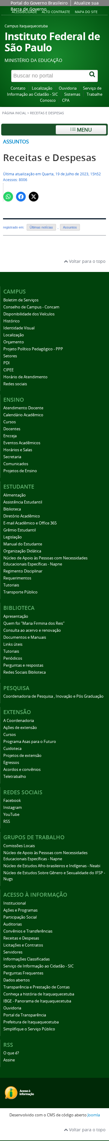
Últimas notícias (41, 227)
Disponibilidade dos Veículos (28, 314)
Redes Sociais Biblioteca (24, 672)
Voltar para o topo (86, 261)
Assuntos (16, 141)
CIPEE (8, 370)
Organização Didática (22, 551)
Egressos (11, 762)
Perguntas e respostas (23, 665)
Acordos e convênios (22, 769)
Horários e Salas (17, 449)
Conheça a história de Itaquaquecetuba (38, 994)
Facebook (12, 800)
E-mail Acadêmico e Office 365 (30, 523)
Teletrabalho (14, 776)
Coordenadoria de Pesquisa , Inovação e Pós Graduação (53, 696)
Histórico (11, 321)
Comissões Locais (19, 845)
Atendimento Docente (23, 408)
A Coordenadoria (18, 720)
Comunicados (15, 463)
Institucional (14, 903)
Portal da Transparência (24, 1015)
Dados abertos (16, 980)
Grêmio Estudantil (19, 530)
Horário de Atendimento (25, 377)
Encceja (10, 435)
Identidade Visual (19, 328)
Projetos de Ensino (20, 470)
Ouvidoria (68, 88)
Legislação (12, 537)
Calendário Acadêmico (23, 415)
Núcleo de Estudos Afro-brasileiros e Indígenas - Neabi (51, 865)
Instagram (12, 807)
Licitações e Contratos (23, 945)
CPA (65, 100)
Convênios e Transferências (27, 931)
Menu (84, 129)
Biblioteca (12, 509)
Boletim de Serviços (20, 300)
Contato (18, 88)
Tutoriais (11, 585)
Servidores (12, 952)
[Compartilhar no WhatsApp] (8, 196)
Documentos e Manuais (24, 637)
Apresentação (15, 616)
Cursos (9, 421)
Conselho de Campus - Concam (31, 307)
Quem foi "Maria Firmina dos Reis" (33, 623)
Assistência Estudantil (22, 502)
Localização (42, 88)
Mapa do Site (86, 11)
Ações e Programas (20, 910)
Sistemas (72, 94)
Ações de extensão (20, 727)
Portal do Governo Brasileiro (39, 3)
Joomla (94, 1115)
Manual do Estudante (22, 544)
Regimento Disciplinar (22, 571)
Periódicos (12, 658)
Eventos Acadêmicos (21, 442)
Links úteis (12, 644)
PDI (6, 363)
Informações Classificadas (26, 959)
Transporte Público (20, 592)
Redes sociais (15, 384)
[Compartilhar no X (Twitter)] (33, 196)
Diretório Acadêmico (21, 516)
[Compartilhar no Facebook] (21, 196)
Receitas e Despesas (49, 157)
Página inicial (14, 113)
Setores (10, 356)
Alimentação (14, 495)
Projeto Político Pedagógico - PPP (33, 349)
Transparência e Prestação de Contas (36, 987)
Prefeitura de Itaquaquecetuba (31, 1022)
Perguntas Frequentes (23, 973)
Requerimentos (17, 578)
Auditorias (12, 924)
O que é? (11, 1053)
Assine (9, 1060)
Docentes (11, 428)
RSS (6, 821)
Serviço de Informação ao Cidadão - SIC (38, 966)
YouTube (11, 814)
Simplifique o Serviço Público (29, 1029)
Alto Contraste (56, 11)
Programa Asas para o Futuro (29, 741)
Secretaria (12, 456)
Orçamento (13, 342)
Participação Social (20, 917)
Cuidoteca (12, 748)
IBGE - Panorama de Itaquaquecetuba (37, 1001)
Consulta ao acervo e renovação (32, 630)
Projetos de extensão (22, 755)
